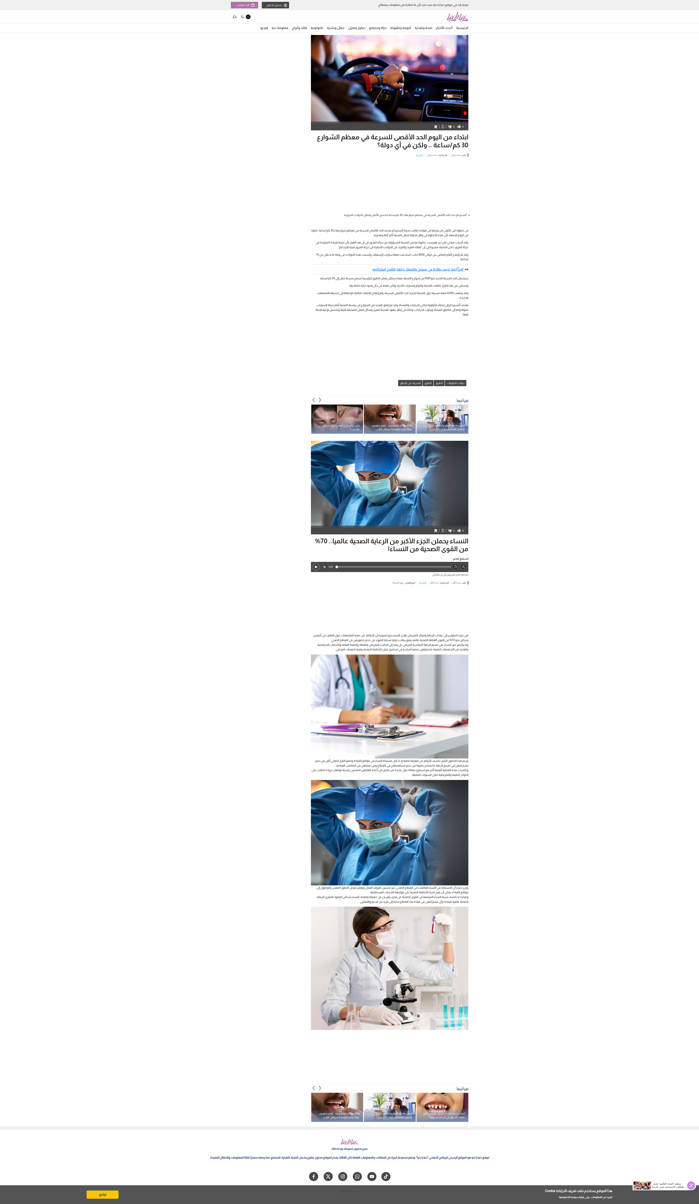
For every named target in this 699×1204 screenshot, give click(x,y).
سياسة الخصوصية (568, 1197)
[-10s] (455, 567)
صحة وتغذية (423, 28)
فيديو (264, 28)
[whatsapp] (357, 1176)
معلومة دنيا (280, 28)
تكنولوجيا (317, 28)
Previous (320, 400)
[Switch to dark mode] (245, 17)
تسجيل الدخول (274, 5)
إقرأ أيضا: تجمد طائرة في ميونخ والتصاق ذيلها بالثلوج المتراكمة (417, 269)
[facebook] (313, 1176)
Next (313, 400)
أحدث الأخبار (444, 28)
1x (324, 566)
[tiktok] (385, 1176)
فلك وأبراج (299, 28)
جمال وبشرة (335, 28)
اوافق (102, 1194)
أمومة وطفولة (400, 28)
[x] (328, 1176)
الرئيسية (462, 28)
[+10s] (463, 567)
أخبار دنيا (419, 155)
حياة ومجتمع (377, 28)
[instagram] (342, 1176)
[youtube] (371, 1176)
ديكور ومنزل (357, 28)
